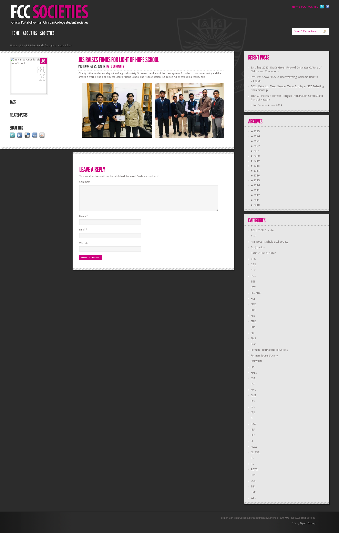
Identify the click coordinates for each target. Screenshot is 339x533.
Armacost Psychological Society (269, 241)
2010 (255, 205)
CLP (253, 270)
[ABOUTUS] (30, 34)
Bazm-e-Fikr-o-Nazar (263, 253)
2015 (255, 180)
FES (253, 315)
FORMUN (256, 361)
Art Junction (258, 247)
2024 (255, 136)
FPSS (254, 372)
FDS (253, 310)
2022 (255, 146)
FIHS (254, 321)
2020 (255, 155)
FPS (253, 366)
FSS (253, 384)
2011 (255, 200)
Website (83, 243)
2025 (255, 131)
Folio (253, 344)
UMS (253, 492)
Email (83, 229)
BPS (253, 258)
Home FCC (299, 6)
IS (252, 418)
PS (252, 458)
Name (83, 216)
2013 (255, 190)
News (254, 446)
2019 (255, 160)
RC (252, 463)
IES (253, 412)
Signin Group (307, 523)
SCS (253, 480)
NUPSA (255, 452)
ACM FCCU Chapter (262, 230)
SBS (253, 475)
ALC (253, 236)
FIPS (253, 327)
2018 (255, 165)
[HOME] (15, 34)
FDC (253, 304)
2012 (255, 195)
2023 (255, 141)
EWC (253, 287)
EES (253, 281)
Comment (84, 181)
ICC (253, 406)
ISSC (254, 423)
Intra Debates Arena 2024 (266, 105)
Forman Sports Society (264, 355)
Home (13, 45)
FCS (253, 298)
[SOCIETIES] (47, 34)
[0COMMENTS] (117, 66)
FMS (253, 338)
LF (252, 440)
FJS (252, 332)
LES (253, 435)
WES (253, 497)
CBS (253, 264)
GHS (253, 395)
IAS (253, 401)
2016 (255, 175)
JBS (21, 45)
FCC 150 (313, 6)
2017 (255, 170)
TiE (253, 486)
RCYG (254, 469)
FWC (253, 389)
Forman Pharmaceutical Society (269, 349)
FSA (253, 378)
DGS (253, 275)
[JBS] (43, 61)
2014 (255, 185)
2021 (255, 151)
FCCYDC (256, 292)
